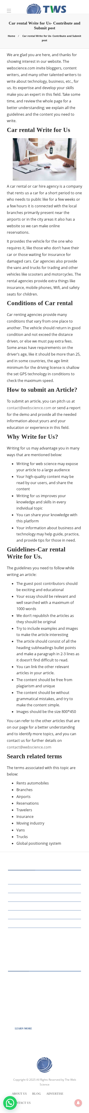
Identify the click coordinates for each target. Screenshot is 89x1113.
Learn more (23, 1028)
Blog (36, 1093)
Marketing (45, 897)
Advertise (54, 1093)
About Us (19, 1093)
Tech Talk (45, 923)
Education (45, 888)
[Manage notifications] (78, 1103)
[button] (10, 1103)
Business (45, 879)
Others (45, 905)
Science (45, 914)
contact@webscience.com (29, 407)
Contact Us (21, 1103)
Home (11, 36)
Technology (45, 932)
